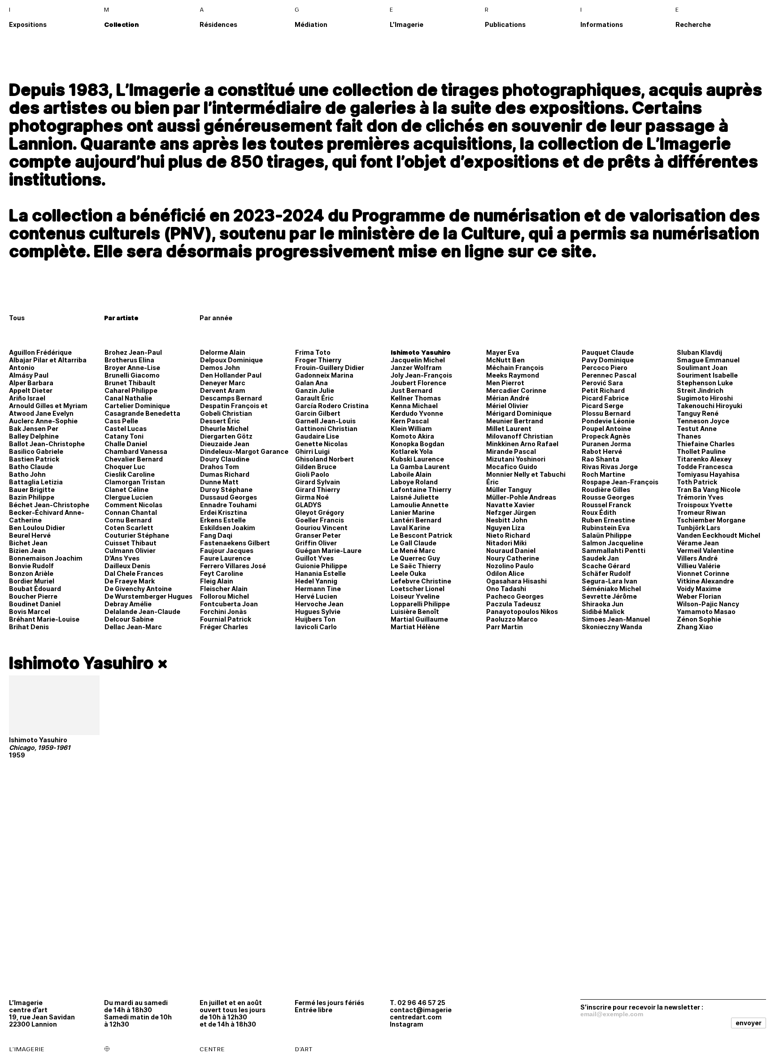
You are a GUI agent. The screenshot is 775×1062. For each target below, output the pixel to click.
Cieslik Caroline (129, 474)
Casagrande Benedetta (142, 413)
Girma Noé (312, 497)
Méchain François (515, 367)
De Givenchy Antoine (138, 588)
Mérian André (507, 398)
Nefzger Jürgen (511, 512)
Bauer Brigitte (32, 489)
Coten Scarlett (128, 527)
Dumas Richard (224, 474)
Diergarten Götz (226, 436)
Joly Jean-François (421, 375)
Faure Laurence (225, 558)
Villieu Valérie (698, 566)
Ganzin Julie (314, 390)
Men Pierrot (505, 383)
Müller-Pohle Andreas (521, 497)
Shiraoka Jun (602, 604)
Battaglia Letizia (36, 482)
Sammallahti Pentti (613, 550)
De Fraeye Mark (129, 581)
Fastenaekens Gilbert (235, 543)
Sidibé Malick (603, 611)
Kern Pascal (410, 421)
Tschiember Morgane (711, 520)
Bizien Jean (27, 550)
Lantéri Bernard (416, 520)
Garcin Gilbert (317, 413)
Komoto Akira (412, 436)
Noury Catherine (512, 558)
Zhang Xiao (695, 627)
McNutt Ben (505, 360)
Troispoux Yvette (704, 505)
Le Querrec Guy (415, 558)
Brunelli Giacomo (132, 375)
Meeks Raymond (512, 375)
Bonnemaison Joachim (46, 558)
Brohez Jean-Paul (133, 352)
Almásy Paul (28, 375)
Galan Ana (311, 383)
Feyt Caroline (221, 573)
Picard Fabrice (605, 398)
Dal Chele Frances (133, 573)
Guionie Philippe (321, 566)
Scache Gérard (606, 566)
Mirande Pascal (511, 451)
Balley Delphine (34, 436)
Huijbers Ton (315, 619)
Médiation (311, 24)
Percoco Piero (604, 367)
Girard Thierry (317, 489)
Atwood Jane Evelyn (41, 413)
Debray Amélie (128, 604)
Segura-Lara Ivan (609, 581)
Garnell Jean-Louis (325, 421)
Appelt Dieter (30, 390)
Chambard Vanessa (135, 451)
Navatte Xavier (510, 505)
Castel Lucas (125, 428)
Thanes (689, 436)
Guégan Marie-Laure (328, 550)
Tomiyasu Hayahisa (708, 474)
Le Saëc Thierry (416, 566)
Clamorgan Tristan (134, 482)
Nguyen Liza (505, 527)
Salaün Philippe (606, 535)
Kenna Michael (414, 405)
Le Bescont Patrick (421, 535)
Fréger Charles (224, 627)
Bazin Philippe (31, 497)
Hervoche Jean (319, 604)
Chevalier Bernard (133, 459)
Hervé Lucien (316, 596)
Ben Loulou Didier (37, 527)
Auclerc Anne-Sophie (43, 421)
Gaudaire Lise (317, 436)
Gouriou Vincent (321, 527)
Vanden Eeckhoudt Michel (718, 535)
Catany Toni (124, 436)
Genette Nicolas (321, 444)
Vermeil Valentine (705, 550)
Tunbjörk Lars (698, 527)
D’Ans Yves (121, 558)
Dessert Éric (220, 421)
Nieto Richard (508, 535)
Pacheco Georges (515, 596)
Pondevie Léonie (608, 421)
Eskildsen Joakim (227, 527)
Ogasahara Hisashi (516, 581)
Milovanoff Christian (519, 436)
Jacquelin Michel (418, 360)
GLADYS (308, 505)
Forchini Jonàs (223, 611)
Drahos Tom (219, 466)
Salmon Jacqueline (612, 543)
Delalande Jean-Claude (142, 611)
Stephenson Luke (705, 383)
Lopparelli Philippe (420, 604)
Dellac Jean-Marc (133, 627)
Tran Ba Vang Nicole (708, 489)
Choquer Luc (124, 466)
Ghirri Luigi (312, 451)
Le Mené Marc (413, 550)
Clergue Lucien (128, 497)
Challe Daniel (125, 444)
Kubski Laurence (417, 459)
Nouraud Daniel (511, 550)
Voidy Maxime (699, 588)
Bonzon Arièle (31, 573)
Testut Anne (697, 428)
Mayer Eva (502, 352)
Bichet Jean (28, 543)
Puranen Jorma (606, 444)
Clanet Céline (126, 489)
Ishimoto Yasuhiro (421, 352)
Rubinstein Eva (606, 527)
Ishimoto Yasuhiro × (88, 663)
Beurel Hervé (30, 535)
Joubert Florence (418, 383)
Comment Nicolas (133, 505)
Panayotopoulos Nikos (522, 611)
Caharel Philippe (130, 390)
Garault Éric (314, 398)
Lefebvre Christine (421, 581)
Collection (121, 24)
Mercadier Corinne (516, 390)
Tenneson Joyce (703, 421)
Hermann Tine (318, 588)
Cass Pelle (121, 421)
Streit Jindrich (700, 390)
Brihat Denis (29, 627)
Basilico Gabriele (36, 451)
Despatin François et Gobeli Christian (234, 409)
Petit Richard (603, 390)
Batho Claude (31, 466)
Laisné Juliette (415, 497)
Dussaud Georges (228, 497)
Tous (17, 318)
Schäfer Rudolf (606, 573)
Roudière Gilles (606, 489)
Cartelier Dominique (137, 405)
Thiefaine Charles (706, 444)
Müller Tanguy (508, 489)
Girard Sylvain (317, 482)
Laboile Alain (411, 474)
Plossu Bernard (606, 413)
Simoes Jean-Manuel (616, 619)
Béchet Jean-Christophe (49, 505)
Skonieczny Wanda (612, 627)
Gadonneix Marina (324, 375)
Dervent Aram (222, 390)
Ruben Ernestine (608, 520)
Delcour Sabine (129, 619)
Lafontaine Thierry (421, 489)
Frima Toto (313, 352)
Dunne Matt (219, 482)
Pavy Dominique (608, 360)
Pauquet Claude (608, 352)
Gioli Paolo (312, 474)
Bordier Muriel (31, 581)
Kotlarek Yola (412, 451)
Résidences (218, 24)
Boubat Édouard (35, 588)
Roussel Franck (606, 505)
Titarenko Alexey (704, 459)
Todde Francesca (705, 466)
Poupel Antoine (606, 428)
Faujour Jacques (226, 550)
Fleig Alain (216, 581)
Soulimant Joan (702, 367)
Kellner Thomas (416, 398)
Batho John (27, 474)
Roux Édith (599, 512)
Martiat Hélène (415, 627)
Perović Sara (602, 383)
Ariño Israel (27, 398)
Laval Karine (410, 527)
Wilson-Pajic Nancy (708, 604)
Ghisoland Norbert (324, 459)
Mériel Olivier (507, 405)
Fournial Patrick (225, 619)
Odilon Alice (505, 573)
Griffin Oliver (316, 543)
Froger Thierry (318, 360)
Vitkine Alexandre (705, 581)
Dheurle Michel (224, 428)
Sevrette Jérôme (609, 596)
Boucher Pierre (33, 596)
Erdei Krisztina (223, 512)
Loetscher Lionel (417, 588)
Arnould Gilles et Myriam (48, 405)
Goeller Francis (319, 520)
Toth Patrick (697, 482)
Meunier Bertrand (514, 421)
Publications (505, 24)
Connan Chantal (130, 512)
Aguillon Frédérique (40, 352)
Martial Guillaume (419, 619)
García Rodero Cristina (332, 405)
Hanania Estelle (320, 573)
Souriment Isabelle (707, 375)
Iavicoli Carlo (316, 627)
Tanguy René (697, 413)
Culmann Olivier (130, 550)
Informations (601, 24)
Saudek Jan (600, 558)
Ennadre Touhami (228, 505)
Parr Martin (504, 627)
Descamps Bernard (231, 398)
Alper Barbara (31, 383)
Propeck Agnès (606, 436)
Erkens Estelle (223, 520)
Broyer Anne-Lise (132, 367)
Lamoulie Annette (419, 505)
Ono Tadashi (506, 588)
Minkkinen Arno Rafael (522, 444)
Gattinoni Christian (326, 428)
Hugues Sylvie (317, 611)
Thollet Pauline (701, 451)
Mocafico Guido (511, 466)
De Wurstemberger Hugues (148, 596)
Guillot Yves (314, 558)
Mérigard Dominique (519, 413)
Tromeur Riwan (701, 512)
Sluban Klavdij (699, 352)
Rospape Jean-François (620, 482)
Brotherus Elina (129, 360)
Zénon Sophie (699, 619)
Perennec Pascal (609, 375)
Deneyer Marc (222, 383)
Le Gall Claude (413, 543)
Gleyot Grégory (319, 512)
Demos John (220, 367)
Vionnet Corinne (703, 573)
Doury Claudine (224, 459)
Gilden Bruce (315, 466)
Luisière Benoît (415, 611)
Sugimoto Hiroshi (705, 398)
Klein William (411, 428)
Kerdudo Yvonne (417, 413)
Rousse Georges (608, 497)
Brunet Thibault (130, 383)
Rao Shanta (600, 459)
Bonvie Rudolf (31, 566)
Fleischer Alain (224, 588)
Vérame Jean (698, 543)
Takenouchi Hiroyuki (709, 405)
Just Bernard (411, 390)
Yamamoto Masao (706, 611)
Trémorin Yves (700, 497)
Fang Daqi (216, 535)
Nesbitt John (506, 520)
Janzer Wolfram (416, 367)
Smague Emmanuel (708, 360)
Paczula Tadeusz (513, 604)
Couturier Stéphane (136, 535)
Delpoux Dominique (231, 360)
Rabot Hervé (602, 451)
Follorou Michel (224, 596)
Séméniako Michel (611, 588)
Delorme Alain (222, 352)
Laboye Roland (414, 482)
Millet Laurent (508, 428)
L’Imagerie (406, 24)
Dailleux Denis (127, 566)
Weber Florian (699, 596)
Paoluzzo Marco (512, 619)
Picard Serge (602, 405)
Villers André (697, 558)
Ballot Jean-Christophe (47, 444)
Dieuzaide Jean (224, 444)
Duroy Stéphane (226, 489)
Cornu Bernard (128, 520)
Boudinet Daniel (35, 604)
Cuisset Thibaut (130, 543)
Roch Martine (603, 474)
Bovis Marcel (29, 611)
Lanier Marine (413, 512)
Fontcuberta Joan (229, 604)
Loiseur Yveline (415, 596)
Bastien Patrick (34, 459)
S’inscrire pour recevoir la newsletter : (641, 1006)
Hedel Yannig (316, 581)
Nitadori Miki (506, 543)
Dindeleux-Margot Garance (244, 451)
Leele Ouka (408, 573)
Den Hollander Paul (230, 375)
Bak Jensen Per (33, 428)
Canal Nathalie (128, 398)
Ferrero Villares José (233, 566)
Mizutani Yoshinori (515, 459)
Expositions (28, 24)
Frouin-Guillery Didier (329, 367)
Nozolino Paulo (510, 566)
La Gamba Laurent (420, 466)
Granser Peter (318, 535)
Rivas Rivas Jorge (610, 466)
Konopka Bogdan (417, 444)
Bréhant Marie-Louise (44, 619)
